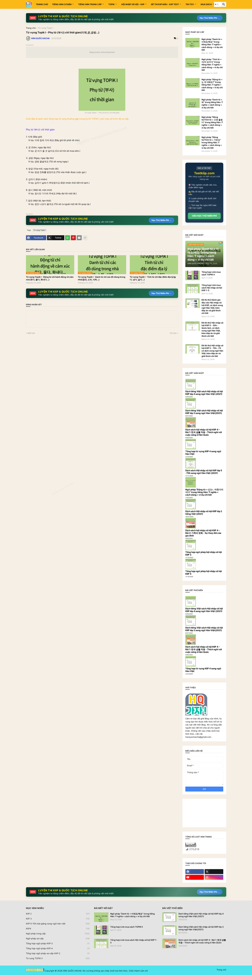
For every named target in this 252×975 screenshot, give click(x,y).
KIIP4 (58, 928)
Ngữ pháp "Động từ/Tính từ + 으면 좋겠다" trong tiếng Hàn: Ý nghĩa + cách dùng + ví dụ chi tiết (212, 122)
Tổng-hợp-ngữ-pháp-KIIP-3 (58, 943)
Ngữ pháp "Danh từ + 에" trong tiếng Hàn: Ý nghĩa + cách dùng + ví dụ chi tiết (212, 103)
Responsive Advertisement (102, 52)
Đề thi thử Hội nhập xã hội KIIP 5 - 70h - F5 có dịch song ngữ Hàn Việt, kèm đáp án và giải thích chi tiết (212, 350)
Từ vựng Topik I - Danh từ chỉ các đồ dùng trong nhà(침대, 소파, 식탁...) (101, 278)
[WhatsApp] (67, 237)
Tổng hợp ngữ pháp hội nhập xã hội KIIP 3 (203, 553)
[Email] (79, 237)
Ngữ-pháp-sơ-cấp (58, 938)
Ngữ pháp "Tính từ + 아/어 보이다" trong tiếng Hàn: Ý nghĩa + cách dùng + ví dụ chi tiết (212, 64)
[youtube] (194, 877)
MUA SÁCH (206, 4)
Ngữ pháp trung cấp (58, 933)
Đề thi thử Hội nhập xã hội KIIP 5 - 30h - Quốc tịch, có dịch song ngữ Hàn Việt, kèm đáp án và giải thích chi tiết (212, 329)
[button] (216, 4)
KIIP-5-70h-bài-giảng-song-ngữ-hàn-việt (58, 923)
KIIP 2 (58, 913)
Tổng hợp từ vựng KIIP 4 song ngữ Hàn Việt (203, 452)
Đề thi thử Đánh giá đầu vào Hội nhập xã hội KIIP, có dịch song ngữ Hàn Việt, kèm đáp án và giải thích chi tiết (212, 306)
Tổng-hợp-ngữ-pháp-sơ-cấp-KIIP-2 (58, 953)
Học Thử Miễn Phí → (210, 18)
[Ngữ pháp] (192, 42)
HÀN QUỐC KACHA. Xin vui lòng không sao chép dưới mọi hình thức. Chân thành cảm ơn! (105, 970)
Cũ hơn (173, 333)
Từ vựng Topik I (45, 28)
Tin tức (190, 4)
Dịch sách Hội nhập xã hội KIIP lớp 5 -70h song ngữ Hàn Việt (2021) (203, 471)
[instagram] (214, 877)
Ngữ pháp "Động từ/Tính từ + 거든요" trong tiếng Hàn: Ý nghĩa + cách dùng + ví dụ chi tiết (212, 142)
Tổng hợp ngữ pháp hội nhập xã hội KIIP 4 (203, 572)
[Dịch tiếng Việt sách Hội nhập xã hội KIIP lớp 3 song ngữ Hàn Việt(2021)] (169, 930)
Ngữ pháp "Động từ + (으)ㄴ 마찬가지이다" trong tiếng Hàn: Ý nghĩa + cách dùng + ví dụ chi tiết (204, 492)
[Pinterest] (73, 237)
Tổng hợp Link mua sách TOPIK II (211, 273)
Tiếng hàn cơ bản (61, 4)
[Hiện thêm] (85, 237)
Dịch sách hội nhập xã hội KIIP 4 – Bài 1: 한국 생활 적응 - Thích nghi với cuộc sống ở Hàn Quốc (203, 432)
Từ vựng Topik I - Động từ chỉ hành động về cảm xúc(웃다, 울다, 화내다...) (50, 278)
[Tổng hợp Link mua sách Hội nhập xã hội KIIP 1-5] (192, 288)
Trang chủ (42, 4)
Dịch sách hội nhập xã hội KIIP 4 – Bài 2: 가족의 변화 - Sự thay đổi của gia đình (203, 533)
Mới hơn (31, 333)
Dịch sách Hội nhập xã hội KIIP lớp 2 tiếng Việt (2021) (203, 512)
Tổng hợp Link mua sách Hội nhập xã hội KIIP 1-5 (212, 288)
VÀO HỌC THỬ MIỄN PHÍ (204, 215)
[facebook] (194, 871)
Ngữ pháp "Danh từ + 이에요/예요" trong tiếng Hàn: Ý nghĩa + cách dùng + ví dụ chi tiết (212, 44)
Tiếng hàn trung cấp (90, 4)
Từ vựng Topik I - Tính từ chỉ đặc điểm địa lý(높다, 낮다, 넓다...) (153, 278)
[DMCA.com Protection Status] (35, 970)
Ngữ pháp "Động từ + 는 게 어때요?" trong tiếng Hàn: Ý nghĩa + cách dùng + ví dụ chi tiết (212, 84)
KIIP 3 (58, 918)
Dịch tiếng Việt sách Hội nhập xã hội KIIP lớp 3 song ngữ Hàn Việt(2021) (204, 412)
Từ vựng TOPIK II (58, 958)
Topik (111, 4)
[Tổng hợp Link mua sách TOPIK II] (192, 275)
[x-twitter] (214, 871)
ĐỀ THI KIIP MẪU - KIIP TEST (165, 4)
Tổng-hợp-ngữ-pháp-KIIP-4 (58, 948)
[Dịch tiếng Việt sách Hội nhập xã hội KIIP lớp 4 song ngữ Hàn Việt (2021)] (169, 917)
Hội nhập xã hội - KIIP (132, 4)
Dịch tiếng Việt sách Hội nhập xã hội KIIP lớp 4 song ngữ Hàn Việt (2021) (204, 392)
